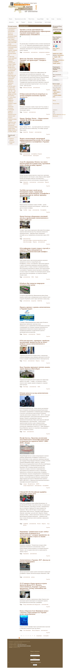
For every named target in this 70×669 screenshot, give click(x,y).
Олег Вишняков (27, 630)
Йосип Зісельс (31, 19)
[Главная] (23, 13)
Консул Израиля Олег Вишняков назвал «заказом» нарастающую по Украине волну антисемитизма (34, 612)
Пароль (35, 658)
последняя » (46, 635)
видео (30, 210)
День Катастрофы (27, 242)
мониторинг (36, 155)
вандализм (33, 300)
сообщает (28, 263)
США (32, 277)
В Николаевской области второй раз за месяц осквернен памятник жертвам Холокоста (33, 95)
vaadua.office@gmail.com (21, 644)
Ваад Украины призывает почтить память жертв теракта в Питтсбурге (35, 368)
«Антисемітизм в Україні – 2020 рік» (58, 57)
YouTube (25, 210)
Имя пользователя (35, 654)
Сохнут (42, 360)
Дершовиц (25, 182)
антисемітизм (26, 52)
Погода (54, 100)
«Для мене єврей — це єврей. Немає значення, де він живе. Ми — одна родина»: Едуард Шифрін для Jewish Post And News (12, 91)
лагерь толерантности (28, 485)
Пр (54, 85)
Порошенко (26, 553)
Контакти (30, 22)
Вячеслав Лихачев (27, 87)
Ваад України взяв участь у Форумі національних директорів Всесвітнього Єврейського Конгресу (12, 80)
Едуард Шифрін (40, 19)
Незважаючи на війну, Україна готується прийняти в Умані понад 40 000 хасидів (12, 41)
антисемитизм (34, 52)
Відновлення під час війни (20, 19)
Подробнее (48, 54)
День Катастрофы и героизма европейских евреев (35, 240)
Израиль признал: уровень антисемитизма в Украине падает (35, 308)
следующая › (39, 635)
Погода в (56, 103)
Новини (10, 19)
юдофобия (25, 523)
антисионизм (40, 182)
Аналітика (59, 19)
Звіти (17, 22)
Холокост (25, 112)
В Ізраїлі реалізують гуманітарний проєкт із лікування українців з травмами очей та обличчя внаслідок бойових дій (12, 50)
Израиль (47, 182)
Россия (25, 360)
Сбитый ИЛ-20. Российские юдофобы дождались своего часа (33, 493)
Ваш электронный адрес (57, 75)
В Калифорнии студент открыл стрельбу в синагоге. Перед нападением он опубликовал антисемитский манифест (35, 250)
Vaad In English (48, 22)
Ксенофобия (43, 210)
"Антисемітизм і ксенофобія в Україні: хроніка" (58, 61)
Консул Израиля (36, 630)
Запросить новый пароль (36, 662)
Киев (24, 431)
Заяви (47, 19)
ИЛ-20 (24, 525)
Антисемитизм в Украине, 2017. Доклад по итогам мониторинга (35, 561)
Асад (48, 523)
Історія (52, 19)
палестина (25, 183)
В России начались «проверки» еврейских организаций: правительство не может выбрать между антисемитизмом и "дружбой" (34, 343)
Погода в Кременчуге (57, 114)
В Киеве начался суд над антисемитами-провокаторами (34, 394)
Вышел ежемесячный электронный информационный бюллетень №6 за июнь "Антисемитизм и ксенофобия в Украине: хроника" (35, 140)
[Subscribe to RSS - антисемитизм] (19, 638)
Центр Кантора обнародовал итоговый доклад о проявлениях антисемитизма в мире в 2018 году (34, 218)
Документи (11, 22)
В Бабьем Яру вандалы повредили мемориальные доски (32, 284)
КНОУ (37, 484)
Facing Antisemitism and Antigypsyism (31, 604)
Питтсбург (25, 386)
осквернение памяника (44, 52)
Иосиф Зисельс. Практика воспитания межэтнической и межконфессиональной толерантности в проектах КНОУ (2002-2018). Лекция (34, 440)
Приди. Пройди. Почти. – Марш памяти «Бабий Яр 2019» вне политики (34, 119)
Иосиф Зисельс (31, 484)
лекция (25, 484)
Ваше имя (55, 71)
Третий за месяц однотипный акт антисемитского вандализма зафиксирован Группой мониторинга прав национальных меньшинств (35, 32)
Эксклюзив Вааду (38, 22)
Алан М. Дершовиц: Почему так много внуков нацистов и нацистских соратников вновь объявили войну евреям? (35, 163)
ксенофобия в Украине (36, 154)
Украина (38, 334)
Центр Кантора (26, 238)
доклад (26, 235)
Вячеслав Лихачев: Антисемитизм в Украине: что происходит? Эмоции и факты (33, 60)
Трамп (36, 277)
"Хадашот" (23, 22)
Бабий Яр (25, 132)
